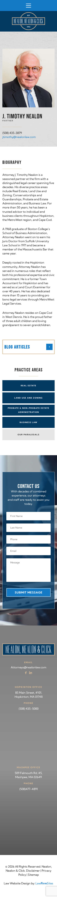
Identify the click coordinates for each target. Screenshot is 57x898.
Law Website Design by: (19, 883)
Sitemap (33, 874)
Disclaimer (33, 870)
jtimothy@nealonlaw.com (19, 137)
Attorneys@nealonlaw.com (28, 667)
